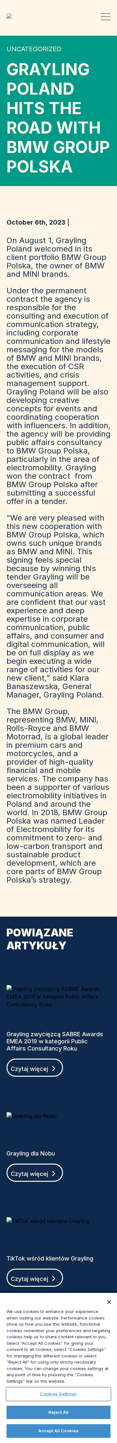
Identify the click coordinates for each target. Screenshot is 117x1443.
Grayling (11, 15)
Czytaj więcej (30, 1068)
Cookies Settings (58, 1393)
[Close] (109, 1302)
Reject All (58, 1412)
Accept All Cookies (58, 1430)
